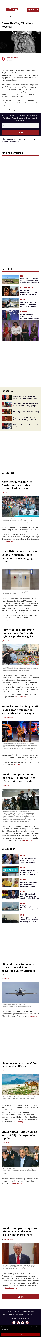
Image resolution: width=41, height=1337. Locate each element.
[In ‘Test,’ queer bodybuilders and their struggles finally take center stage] (10, 291)
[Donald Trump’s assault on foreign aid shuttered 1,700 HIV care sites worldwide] (20, 799)
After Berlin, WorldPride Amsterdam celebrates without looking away (17, 485)
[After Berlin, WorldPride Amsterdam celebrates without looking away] (20, 507)
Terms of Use (5, 1329)
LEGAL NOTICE (25, 1318)
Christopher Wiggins (8, 717)
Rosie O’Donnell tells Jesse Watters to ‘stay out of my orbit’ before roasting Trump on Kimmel (28, 898)
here (17, 110)
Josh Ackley (6, 1142)
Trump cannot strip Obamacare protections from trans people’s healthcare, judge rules (29, 873)
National (23, 300)
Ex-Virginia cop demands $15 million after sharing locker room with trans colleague (29, 909)
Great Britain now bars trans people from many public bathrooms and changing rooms (19, 556)
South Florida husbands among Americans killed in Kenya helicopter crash (29, 281)
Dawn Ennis (6, 566)
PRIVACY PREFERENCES (32, 1315)
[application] (20, 330)
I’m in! (20, 132)
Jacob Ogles (6, 785)
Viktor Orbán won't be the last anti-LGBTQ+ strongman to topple (20, 1135)
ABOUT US (16, 1311)
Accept (20, 1334)
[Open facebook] (14, 1322)
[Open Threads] (22, 1322)
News (22, 276)
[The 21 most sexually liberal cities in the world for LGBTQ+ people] (7, 404)
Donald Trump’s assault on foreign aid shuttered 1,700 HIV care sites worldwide (18, 778)
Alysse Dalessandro (7, 493)
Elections (23, 311)
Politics (23, 879)
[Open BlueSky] (18, 1322)
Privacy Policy (30, 1327)
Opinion (22, 915)
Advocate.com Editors (13, 57)
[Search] (24, 10)
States (22, 903)
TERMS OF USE (16, 1318)
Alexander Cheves (7, 641)
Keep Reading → (12, 541)
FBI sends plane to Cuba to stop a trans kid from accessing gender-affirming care (19, 969)
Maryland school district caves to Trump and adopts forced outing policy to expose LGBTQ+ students (29, 862)
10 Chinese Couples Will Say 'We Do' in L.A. (26, 426)
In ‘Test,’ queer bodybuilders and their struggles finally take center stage (28, 293)
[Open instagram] (27, 1322)
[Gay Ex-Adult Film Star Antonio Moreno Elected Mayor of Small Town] (7, 419)
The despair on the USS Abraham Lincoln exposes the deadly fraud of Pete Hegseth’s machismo (29, 921)
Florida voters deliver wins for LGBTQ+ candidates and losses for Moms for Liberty (29, 317)
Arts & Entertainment (27, 288)
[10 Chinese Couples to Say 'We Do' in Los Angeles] (7, 426)
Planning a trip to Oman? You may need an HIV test (19, 1064)
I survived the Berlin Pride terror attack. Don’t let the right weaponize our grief (18, 633)
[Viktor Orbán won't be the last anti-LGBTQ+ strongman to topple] (20, 1157)
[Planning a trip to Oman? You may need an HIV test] (20, 1085)
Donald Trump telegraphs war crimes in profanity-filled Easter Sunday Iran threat (20, 1231)
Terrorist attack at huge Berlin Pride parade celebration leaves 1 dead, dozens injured (20, 710)
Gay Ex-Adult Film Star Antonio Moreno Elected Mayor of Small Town (24, 420)
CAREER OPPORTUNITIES (27, 1311)
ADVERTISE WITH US (8, 1315)
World (9, 17)
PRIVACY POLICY (20, 1315)
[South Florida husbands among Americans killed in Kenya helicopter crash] (10, 279)
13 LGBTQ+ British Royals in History (26, 412)
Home (3, 17)
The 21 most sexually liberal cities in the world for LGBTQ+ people (25, 404)
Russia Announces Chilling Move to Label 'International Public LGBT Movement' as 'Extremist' (25, 398)
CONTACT (9, 1311)
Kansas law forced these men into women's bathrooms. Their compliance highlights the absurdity (29, 886)
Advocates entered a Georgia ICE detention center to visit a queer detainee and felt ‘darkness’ (28, 306)
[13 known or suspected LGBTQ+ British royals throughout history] (7, 412)
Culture (23, 891)
